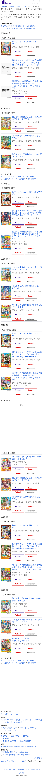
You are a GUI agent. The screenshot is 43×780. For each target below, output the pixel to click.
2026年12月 (7, 722)
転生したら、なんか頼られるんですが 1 (27, 526)
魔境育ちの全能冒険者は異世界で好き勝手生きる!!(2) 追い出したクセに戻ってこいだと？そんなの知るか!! (27, 376)
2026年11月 (37, 720)
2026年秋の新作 (21, 752)
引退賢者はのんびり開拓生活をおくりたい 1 (27, 498)
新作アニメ (5, 736)
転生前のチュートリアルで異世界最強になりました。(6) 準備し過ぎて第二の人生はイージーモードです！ (27, 213)
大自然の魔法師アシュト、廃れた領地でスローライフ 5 (27, 620)
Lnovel (3, 6)
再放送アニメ (16, 736)
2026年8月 (5, 720)
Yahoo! (18, 56)
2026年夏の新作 (7, 752)
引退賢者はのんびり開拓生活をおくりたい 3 (27, 136)
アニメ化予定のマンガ (28, 728)
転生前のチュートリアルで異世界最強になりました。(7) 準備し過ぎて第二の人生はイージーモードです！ (27, 62)
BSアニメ (26, 736)
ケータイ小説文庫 (18, 28)
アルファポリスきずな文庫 (11, 26)
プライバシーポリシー (32, 769)
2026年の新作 (6, 746)
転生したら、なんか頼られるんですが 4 (27, 42)
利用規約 (21, 769)
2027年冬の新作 (9, 755)
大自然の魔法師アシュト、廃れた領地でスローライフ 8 (27, 118)
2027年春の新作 (23, 755)
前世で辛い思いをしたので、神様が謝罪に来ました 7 (27, 599)
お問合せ (21, 773)
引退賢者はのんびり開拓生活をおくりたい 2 (27, 287)
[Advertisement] (21, 427)
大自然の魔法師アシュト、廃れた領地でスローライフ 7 (27, 268)
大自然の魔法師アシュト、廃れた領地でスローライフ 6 (27, 479)
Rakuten (31, 51)
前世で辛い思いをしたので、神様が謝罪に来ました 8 (27, 457)
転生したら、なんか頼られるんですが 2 (27, 334)
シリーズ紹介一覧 (9, 730)
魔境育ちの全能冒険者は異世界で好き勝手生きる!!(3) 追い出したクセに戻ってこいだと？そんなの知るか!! (27, 234)
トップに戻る (35, 758)
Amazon (18, 51)
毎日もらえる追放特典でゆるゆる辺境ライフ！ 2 (27, 155)
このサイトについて (9, 769)
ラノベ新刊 (11, 6)
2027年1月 (18, 722)
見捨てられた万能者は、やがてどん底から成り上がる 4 (27, 639)
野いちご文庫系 (29, 26)
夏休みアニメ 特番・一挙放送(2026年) (17, 741)
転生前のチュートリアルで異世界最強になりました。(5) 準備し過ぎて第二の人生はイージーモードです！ (27, 354)
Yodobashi (31, 56)
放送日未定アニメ (33, 746)
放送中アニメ (8, 738)
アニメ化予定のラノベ (9, 728)
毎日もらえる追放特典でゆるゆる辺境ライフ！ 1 (27, 306)
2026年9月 (15, 720)
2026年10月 (26, 720)
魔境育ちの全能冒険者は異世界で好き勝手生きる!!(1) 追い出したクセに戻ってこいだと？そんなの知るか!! (27, 567)
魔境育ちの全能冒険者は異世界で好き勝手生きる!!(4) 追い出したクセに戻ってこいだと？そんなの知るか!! (27, 84)
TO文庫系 (6, 28)
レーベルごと (21, 6)
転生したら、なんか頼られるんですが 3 (27, 193)
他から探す (31, 28)
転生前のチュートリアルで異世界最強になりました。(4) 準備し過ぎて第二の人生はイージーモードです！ (27, 546)
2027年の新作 (19, 746)
